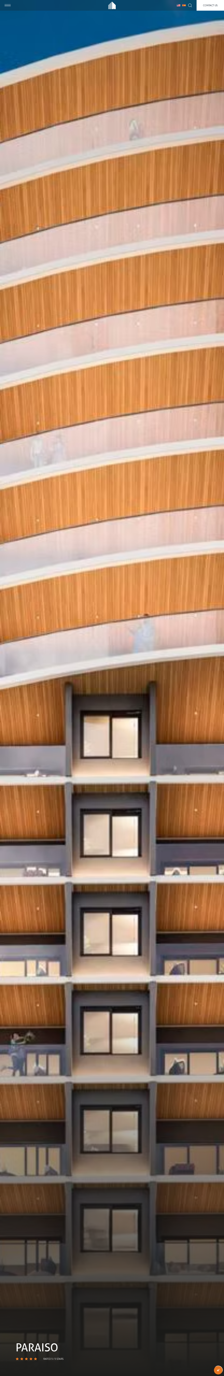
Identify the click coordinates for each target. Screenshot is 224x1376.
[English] (178, 5)
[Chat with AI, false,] (218, 1370)
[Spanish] (184, 5)
